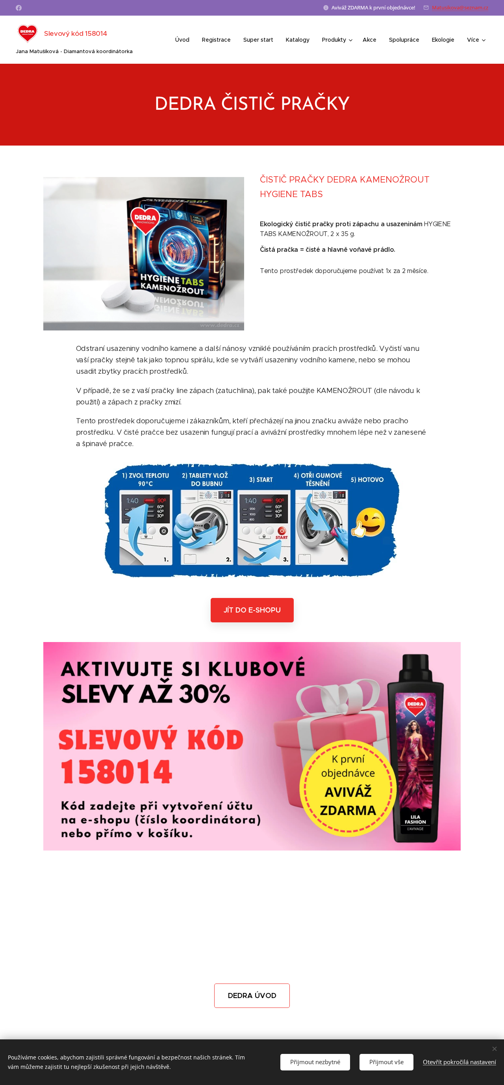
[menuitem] (184, 40)
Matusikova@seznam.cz (460, 7)
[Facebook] (19, 8)
